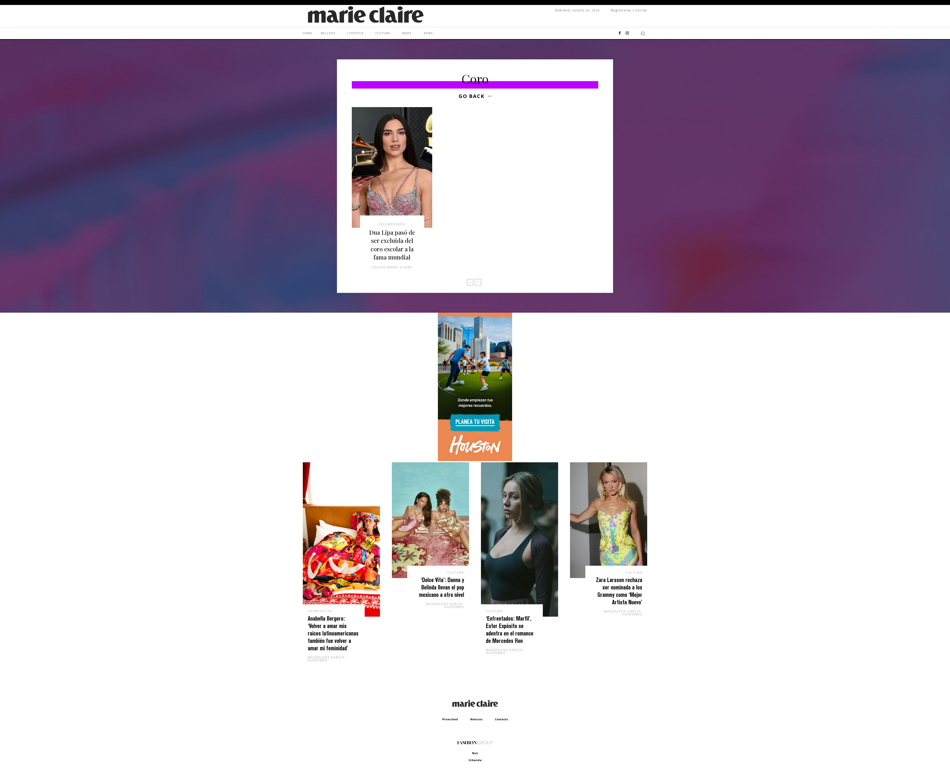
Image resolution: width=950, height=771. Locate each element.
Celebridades (392, 224)
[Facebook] (619, 33)
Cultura (455, 572)
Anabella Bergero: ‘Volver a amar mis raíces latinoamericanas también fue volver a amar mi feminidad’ (333, 633)
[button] (642, 33)
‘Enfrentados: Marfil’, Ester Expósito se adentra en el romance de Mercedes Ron (509, 629)
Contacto (501, 719)
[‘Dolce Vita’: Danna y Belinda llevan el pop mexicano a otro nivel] (430, 520)
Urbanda (475, 760)
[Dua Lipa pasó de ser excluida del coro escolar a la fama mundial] (392, 167)
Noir (475, 753)
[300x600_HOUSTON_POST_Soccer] (475, 460)
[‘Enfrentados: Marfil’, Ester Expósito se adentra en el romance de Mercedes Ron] (519, 539)
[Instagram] (627, 33)
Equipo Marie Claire (392, 267)
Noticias (476, 719)
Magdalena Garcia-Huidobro (327, 658)
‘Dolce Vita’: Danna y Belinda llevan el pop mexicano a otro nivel (441, 587)
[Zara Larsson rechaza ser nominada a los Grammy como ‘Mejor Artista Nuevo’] (608, 520)
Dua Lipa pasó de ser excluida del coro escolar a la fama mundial (392, 244)
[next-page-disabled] (478, 282)
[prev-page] (470, 282)
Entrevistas (320, 611)
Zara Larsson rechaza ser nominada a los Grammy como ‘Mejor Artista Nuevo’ (619, 591)
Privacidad (450, 719)
